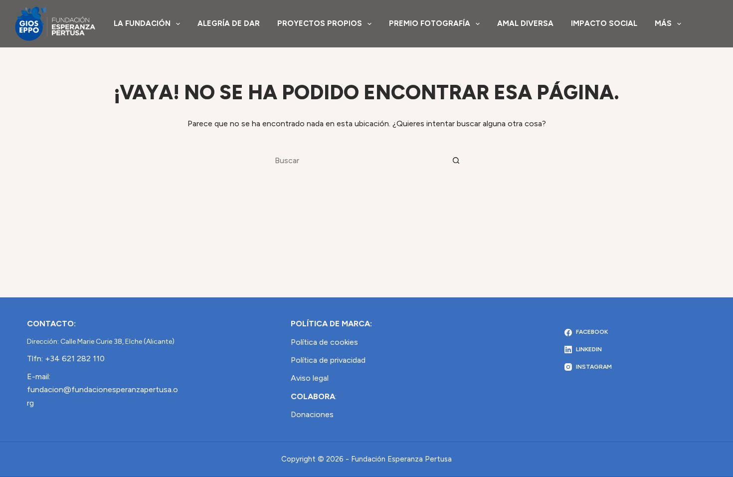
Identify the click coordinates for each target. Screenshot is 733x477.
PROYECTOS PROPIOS (319, 23)
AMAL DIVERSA (525, 23)
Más (663, 23)
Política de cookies (324, 342)
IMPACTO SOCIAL (604, 23)
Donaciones (312, 414)
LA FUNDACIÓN (142, 23)
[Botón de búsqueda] (456, 160)
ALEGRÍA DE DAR (228, 23)
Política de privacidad (328, 360)
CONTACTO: (51, 323)
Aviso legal (310, 378)
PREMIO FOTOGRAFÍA (429, 23)
